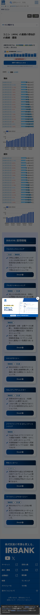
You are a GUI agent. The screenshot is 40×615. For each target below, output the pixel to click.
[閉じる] (37, 298)
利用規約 (27, 606)
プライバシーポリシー (22, 610)
